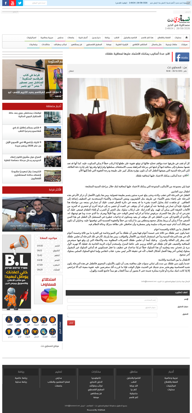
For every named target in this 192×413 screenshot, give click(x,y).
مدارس (60, 37)
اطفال (71, 71)
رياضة (107, 37)
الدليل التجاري (96, 382)
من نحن (179, 3)
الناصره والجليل (130, 37)
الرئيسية (186, 3)
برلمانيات (33, 44)
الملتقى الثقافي (139, 44)
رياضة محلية (21, 382)
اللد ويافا (134, 386)
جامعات (71, 37)
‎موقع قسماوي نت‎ (50, 346)
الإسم (186, 299)
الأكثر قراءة (55, 189)
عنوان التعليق (183, 306)
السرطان (44, 325)
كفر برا (134, 390)
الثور (28, 325)
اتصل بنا (162, 3)
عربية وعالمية (46, 37)
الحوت (27, 336)
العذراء (44, 336)
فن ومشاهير (76, 44)
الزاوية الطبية (122, 44)
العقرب (10, 325)
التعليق (185, 314)
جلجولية (134, 393)
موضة (108, 44)
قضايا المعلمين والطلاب (59, 382)
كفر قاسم (133, 397)
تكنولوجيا (96, 378)
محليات (171, 390)
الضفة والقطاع (164, 37)
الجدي (10, 336)
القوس (18, 325)
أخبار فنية (83, 37)
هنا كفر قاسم (147, 37)
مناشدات (46, 44)
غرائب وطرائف (60, 44)
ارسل (71, 323)
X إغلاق (187, 12)
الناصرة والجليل (133, 378)
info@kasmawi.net (148, 281)
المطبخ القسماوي (94, 44)
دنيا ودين (96, 37)
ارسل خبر (153, 3)
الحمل (36, 336)
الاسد (54, 325)
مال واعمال (156, 44)
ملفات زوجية (171, 44)
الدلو (19, 336)
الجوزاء (36, 325)
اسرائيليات (31, 37)
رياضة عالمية (21, 378)
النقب (116, 37)
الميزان (53, 336)
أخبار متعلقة (53, 106)
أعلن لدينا (170, 3)
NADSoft (101, 410)
